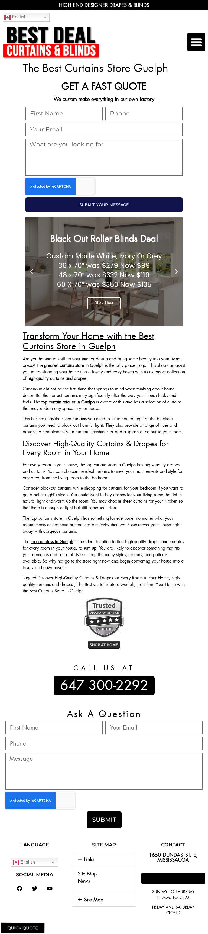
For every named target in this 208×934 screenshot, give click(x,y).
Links (89, 859)
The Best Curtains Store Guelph (105, 584)
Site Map (87, 874)
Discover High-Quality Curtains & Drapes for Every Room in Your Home (103, 578)
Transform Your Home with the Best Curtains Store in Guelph (88, 341)
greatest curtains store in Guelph (73, 365)
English (19, 17)
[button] (196, 42)
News (84, 881)
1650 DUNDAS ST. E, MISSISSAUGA (173, 857)
